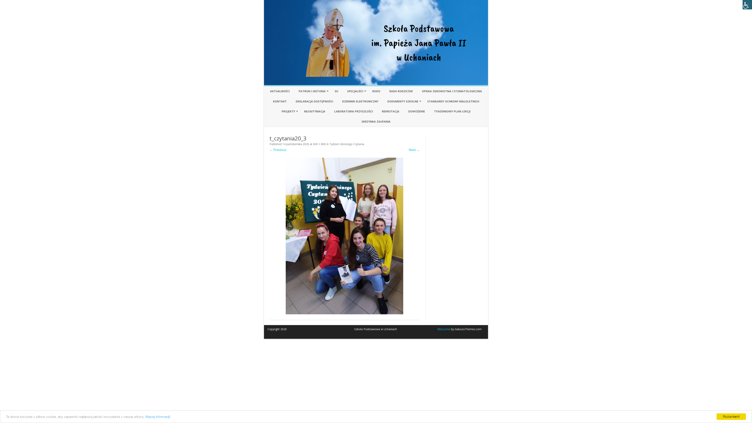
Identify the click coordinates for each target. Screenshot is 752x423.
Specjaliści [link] (355, 91)
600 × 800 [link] (319, 144)
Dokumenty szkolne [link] (402, 101)
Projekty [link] (288, 111)
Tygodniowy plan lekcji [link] (452, 111)
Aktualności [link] (280, 91)
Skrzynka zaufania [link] (376, 121)
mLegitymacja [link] (314, 111)
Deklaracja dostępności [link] (314, 101)
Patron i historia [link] (312, 91)
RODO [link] (376, 91)
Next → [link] (414, 150)
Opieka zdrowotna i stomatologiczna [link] (452, 91)
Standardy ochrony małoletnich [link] (453, 101)
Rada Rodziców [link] (401, 91)
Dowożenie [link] (416, 111)
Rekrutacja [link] (390, 111)
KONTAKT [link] (280, 101)
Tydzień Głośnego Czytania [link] (346, 144)
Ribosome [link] (443, 329)
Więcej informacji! (157, 417)
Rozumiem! (731, 416)
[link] (747, 4)
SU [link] (336, 91)
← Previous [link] (277, 150)
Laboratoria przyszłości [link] (353, 111)
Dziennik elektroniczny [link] (360, 101)
